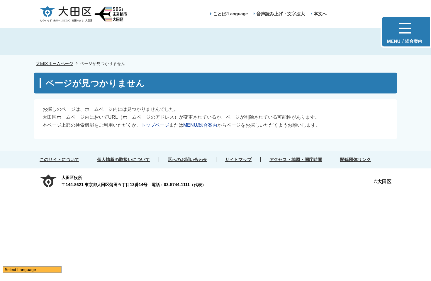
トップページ (155, 125)
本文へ (320, 13)
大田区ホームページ (54, 63)
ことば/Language (230, 13)
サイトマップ (238, 159)
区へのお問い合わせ (187, 159)
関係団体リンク (355, 159)
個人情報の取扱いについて (123, 159)
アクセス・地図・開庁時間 (295, 159)
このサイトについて (59, 159)
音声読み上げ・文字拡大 (281, 13)
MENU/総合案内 (200, 125)
